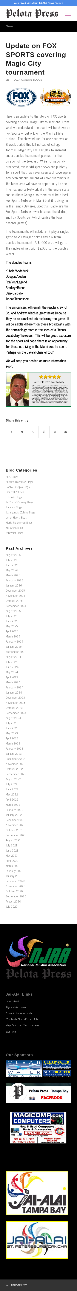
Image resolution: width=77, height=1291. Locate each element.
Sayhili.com (11, 1032)
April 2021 (12, 860)
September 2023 (16, 712)
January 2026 (14, 585)
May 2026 (12, 570)
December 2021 (15, 819)
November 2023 (15, 702)
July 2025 (11, 616)
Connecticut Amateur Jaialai (19, 1013)
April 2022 (12, 799)
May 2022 (12, 794)
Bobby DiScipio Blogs (18, 486)
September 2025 (16, 605)
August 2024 (13, 656)
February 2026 (14, 580)
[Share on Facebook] (11, 432)
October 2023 (14, 707)
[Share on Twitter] (22, 432)
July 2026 (12, 559)
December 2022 (15, 758)
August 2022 (13, 779)
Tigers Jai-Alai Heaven (16, 1007)
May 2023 (12, 733)
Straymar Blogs (14, 532)
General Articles (15, 491)
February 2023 (14, 748)
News (9, 26)
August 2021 (13, 840)
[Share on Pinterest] (44, 432)
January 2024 (14, 692)
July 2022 (12, 784)
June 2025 (12, 621)
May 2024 (12, 672)
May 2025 (12, 626)
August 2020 (13, 901)
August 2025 (13, 610)
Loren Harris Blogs (16, 517)
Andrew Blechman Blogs (19, 481)
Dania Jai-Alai (12, 1001)
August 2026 (13, 554)
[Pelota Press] (32, 13)
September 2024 (16, 651)
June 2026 (12, 565)
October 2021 (14, 830)
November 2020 (15, 886)
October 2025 (14, 600)
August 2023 (13, 717)
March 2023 (13, 743)
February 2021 (14, 870)
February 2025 (14, 641)
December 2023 (15, 697)
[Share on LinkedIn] (55, 432)
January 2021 (13, 875)
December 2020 (15, 881)
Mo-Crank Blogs (15, 527)
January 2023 (14, 753)
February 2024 (14, 687)
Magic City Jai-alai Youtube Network (22, 1025)
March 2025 (13, 636)
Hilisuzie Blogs (14, 497)
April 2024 (12, 677)
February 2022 (14, 809)
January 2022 (14, 814)
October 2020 (14, 891)
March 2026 (13, 575)
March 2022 (13, 804)
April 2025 (12, 631)
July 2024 (12, 661)
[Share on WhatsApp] (33, 432)
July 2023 (11, 723)
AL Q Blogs (12, 476)
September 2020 (16, 896)
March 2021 (13, 865)
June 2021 (12, 850)
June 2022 (12, 789)
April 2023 (12, 738)
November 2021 (15, 824)
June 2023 (12, 728)
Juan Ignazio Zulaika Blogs (20, 512)
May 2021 (11, 855)
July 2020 (12, 906)
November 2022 (15, 763)
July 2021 (11, 845)
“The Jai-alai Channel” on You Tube (22, 1019)
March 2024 (13, 682)
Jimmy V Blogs (14, 507)
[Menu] (66, 13)
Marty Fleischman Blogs (19, 522)
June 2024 (12, 666)
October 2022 (14, 768)
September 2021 (16, 835)
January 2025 (13, 646)
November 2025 (15, 595)
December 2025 (15, 590)
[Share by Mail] (65, 432)
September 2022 (16, 774)
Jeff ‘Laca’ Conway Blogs (24, 79)
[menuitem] (66, 13)
